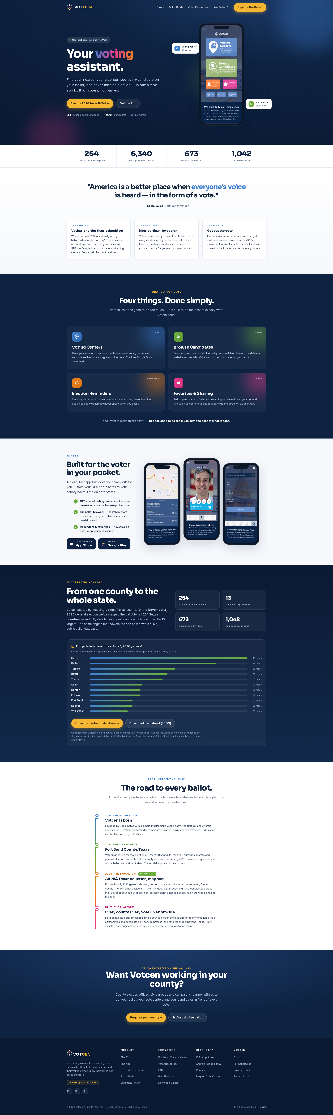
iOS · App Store (205, 1057)
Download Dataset (168, 1082)
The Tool (126, 1057)
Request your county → (146, 1017)
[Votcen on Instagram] (77, 1091)
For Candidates (242, 1063)
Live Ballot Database (132, 1070)
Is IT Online (260, 1107)
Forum (160, 7)
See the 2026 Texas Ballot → (90, 103)
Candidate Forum (130, 1082)
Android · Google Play (208, 1063)
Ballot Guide (175, 7)
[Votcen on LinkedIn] (85, 1091)
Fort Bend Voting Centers (172, 1057)
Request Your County (208, 1076)
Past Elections (166, 1076)
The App (126, 1063)
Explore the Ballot (250, 7)
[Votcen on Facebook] (69, 1091)
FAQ (160, 1070)
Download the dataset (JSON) (150, 723)
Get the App (128, 103)
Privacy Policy (242, 1070)
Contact (238, 1057)
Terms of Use (241, 1076)
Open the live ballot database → (97, 723)
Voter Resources (198, 7)
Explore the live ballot (187, 1017)
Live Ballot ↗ (221, 7)
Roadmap (201, 1070)
